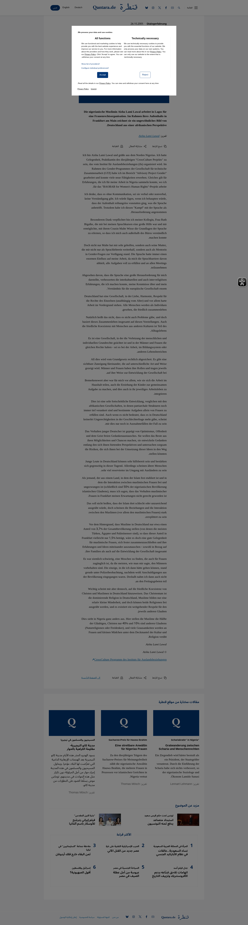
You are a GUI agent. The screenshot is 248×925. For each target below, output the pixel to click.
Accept (102, 75)
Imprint (93, 89)
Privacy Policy (155, 52)
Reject (145, 75)
